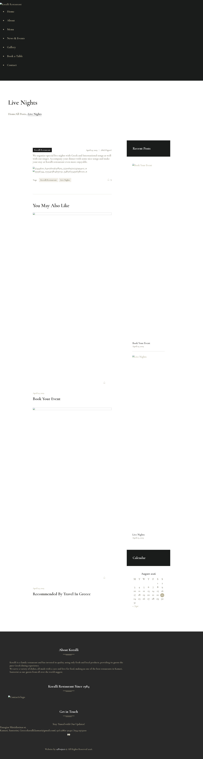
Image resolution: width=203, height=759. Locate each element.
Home (11, 114)
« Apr (135, 606)
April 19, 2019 (38, 393)
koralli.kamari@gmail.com (41, 730)
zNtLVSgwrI (106, 150)
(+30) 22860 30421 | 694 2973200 (70, 730)
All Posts (20, 114)
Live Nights (65, 180)
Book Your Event (46, 399)
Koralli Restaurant (42, 150)
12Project (60, 749)
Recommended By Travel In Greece (62, 594)
